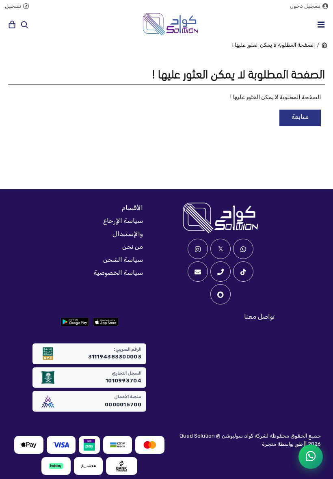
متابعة (300, 117)
